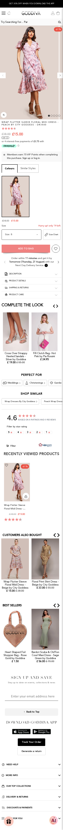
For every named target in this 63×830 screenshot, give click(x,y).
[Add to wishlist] (56, 249)
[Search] (59, 22)
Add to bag (26, 249)
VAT (4, 138)
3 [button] (54, 116)
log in (37, 158)
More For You (14, 818)
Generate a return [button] (31, 751)
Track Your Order (31, 742)
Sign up (26, 158)
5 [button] (59, 116)
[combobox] (28, 22)
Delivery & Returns (17, 796)
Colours (9, 168)
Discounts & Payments (19, 807)
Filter (13, 446)
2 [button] (51, 116)
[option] (31, 4)
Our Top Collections (18, 786)
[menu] (3, 13)
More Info (12, 775)
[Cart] (58, 13)
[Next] (60, 75)
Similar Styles (28, 168)
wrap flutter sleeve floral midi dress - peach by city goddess (17, 507)
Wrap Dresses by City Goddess (20, 401)
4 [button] (57, 116)
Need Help (12, 764)
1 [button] (49, 116)
